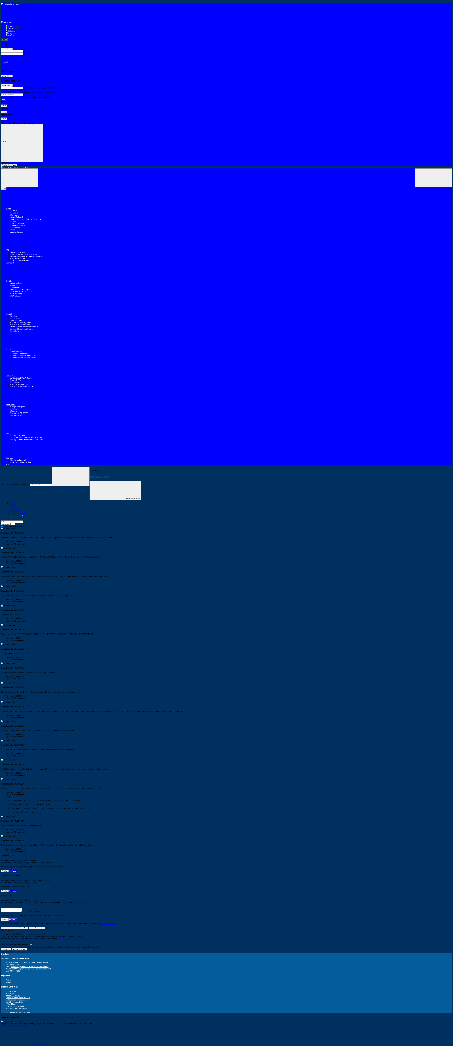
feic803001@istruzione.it (29, 967)
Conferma (12, 165)
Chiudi (4, 106)
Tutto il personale (17, 513)
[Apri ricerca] (433, 177)
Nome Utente (28, 51)
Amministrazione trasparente (16, 1008)
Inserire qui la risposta (31, 911)
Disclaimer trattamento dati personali (14, 1026)
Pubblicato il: (10, 542)
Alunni (13, 505)
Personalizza (6, 928)
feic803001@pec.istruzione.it (30, 969)
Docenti (13, 507)
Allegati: (9, 796)
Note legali (10, 993)
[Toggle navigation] (19, 177)
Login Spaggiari (61, 92)
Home (92, 468)
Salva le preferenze (19, 949)
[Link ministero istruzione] (11, 4)
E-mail (25, 88)
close (4, 188)
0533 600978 (14, 965)
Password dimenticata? (9, 58)
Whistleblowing (11, 1004)
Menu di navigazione (133, 498)
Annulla (4, 165)
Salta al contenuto (7, 2)
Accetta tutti (36, 928)
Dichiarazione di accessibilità (16, 1000)
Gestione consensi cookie (15, 1006)
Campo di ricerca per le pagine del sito (15, 485)
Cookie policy (11, 991)
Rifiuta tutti (20, 928)
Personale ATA (16, 511)
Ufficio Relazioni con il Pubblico (18, 998)
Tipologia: (9, 544)
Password (26, 54)
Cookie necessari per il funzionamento (15, 945)
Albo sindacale (17, 515)
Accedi (4, 39)
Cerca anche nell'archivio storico (16, 526)
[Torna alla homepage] (226, 167)
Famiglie (13, 509)
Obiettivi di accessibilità (14, 1002)
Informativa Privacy (13, 996)
